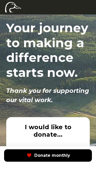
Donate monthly (52, 155)
